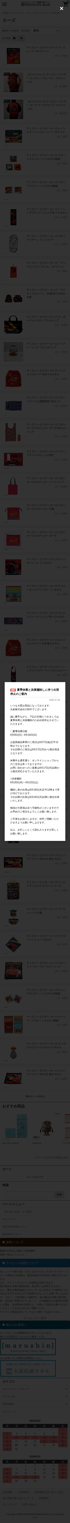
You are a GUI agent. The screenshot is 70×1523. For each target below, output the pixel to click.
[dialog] (35, 761)
